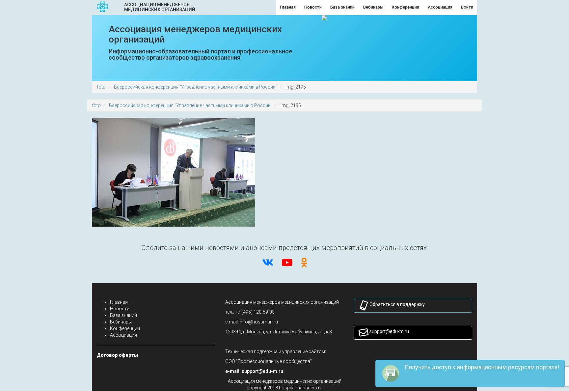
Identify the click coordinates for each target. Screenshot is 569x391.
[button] (262, 371)
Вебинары (121, 321)
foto (101, 87)
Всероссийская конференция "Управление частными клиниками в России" (195, 87)
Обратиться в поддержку (397, 304)
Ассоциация (123, 335)
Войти (467, 7)
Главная (119, 302)
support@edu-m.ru (389, 331)
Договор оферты (117, 355)
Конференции (125, 328)
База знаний (123, 315)
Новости (119, 308)
